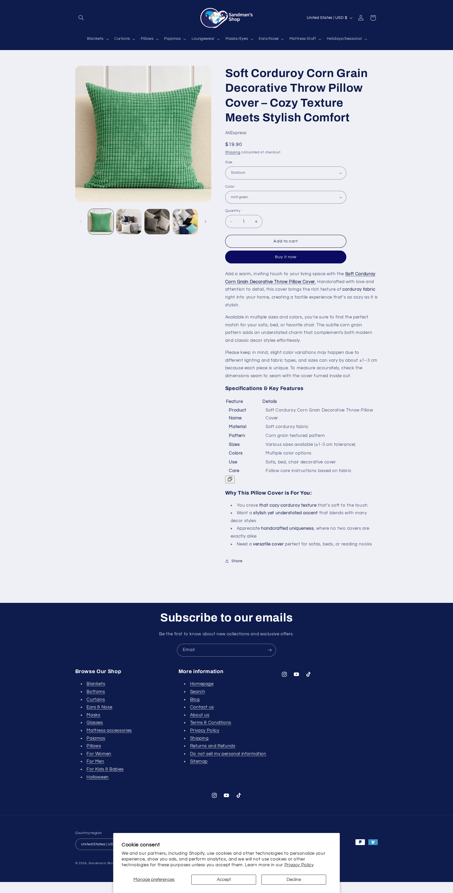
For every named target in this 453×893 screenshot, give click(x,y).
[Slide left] (81, 221)
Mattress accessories (109, 730)
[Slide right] (205, 221)
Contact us (202, 707)
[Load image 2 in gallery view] (129, 221)
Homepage (202, 683)
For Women (99, 753)
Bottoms (96, 691)
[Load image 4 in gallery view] (185, 221)
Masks (93, 715)
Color (230, 186)
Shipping (232, 152)
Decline (294, 879)
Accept (224, 879)
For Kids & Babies (105, 769)
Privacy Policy (299, 865)
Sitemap (199, 761)
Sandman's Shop (102, 863)
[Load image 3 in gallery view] (157, 221)
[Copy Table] (230, 479)
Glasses (95, 722)
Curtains (96, 699)
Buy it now (286, 257)
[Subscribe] (270, 650)
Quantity (232, 211)
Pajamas (96, 738)
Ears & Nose (99, 707)
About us (199, 715)
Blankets (96, 683)
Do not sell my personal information (228, 753)
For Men (95, 761)
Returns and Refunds (212, 746)
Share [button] (236, 561)
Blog (195, 699)
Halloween (98, 777)
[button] (81, 18)
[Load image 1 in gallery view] (101, 221)
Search (197, 691)
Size (229, 162)
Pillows (94, 746)
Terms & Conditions (210, 722)
